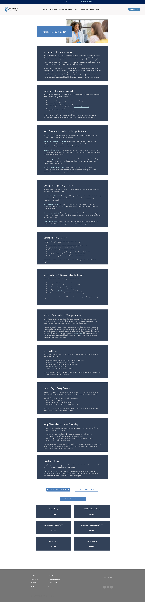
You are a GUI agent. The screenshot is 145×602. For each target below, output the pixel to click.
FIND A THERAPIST (86, 2)
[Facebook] (108, 587)
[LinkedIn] (111, 587)
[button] (65, 9)
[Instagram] (104, 587)
